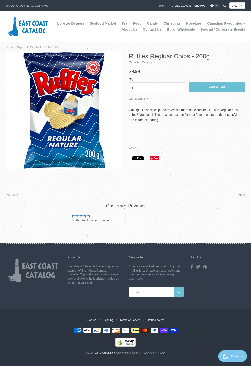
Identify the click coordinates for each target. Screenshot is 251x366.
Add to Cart (217, 87)
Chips (19, 47)
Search (91, 320)
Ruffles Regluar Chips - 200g (43, 47)
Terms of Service (130, 320)
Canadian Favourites (224, 23)
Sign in (163, 5)
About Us (129, 29)
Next (242, 195)
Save (156, 158)
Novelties (194, 23)
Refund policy (155, 320)
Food (137, 23)
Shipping (108, 320)
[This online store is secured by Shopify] (125, 345)
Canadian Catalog (140, 62)
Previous (12, 195)
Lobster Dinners (70, 23)
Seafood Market (103, 23)
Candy (152, 23)
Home (9, 47)
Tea (124, 23)
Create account (181, 5)
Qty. (131, 79)
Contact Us (152, 29)
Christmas (172, 23)
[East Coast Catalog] (28, 35)
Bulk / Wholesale (181, 29)
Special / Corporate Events (222, 29)
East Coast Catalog (104, 352)
